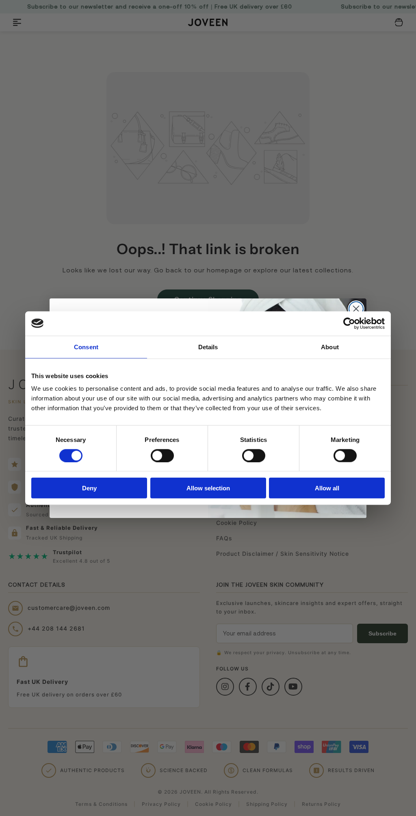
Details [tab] (208, 346)
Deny (89, 488)
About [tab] (330, 346)
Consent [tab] (86, 346)
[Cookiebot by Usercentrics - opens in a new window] (349, 323)
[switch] (162, 455)
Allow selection (208, 488)
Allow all (327, 488)
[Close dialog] (356, 309)
